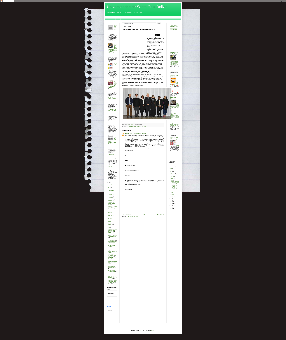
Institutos (110, 217)
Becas (109, 187)
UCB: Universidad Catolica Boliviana (111, 233)
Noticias (109, 224)
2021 (171, 168)
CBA (109, 188)
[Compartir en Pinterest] (141, 124)
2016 (171, 201)
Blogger (152, 330)
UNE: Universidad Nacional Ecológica (112, 248)
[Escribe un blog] (137, 124)
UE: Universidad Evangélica (111, 246)
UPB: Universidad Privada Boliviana (111, 271)
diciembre (173, 173)
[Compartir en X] (138, 124)
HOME (107, 19)
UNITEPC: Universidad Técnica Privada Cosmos (112, 259)
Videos (109, 283)
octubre (172, 176)
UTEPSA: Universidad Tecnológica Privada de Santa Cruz (112, 281)
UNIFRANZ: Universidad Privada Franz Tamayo (112, 255)
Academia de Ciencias (112, 184)
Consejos (110, 197)
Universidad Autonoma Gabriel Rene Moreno (174, 112)
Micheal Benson (128, 133)
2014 (171, 205)
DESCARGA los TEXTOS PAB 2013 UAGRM (112, 168)
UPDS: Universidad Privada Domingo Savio (112, 274)
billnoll (141, 330)
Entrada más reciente (126, 214)
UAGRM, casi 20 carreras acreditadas (112, 98)
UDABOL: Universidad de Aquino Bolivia (112, 240)
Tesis (109, 227)
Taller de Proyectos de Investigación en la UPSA (175, 182)
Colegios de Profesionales (111, 192)
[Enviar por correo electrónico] (136, 124)
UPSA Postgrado (173, 25)
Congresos (110, 196)
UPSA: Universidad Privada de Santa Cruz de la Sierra (136, 126)
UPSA (118, 19)
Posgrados (110, 226)
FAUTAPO (110, 212)
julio (172, 180)
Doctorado (110, 202)
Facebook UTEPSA (174, 26)
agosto (172, 178)
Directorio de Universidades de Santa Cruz (138, 19)
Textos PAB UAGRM (155, 19)
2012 (171, 208)
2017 (171, 200)
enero (172, 196)
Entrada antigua (160, 214)
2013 (171, 207)
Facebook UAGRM (173, 29)
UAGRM (124, 19)
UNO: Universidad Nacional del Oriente (112, 267)
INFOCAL (110, 215)
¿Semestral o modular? (110, 123)
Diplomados (110, 199)
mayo (172, 190)
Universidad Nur (111, 265)
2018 (171, 198)
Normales (110, 223)
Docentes (110, 200)
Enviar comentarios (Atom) (133, 216)
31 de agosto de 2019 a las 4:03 (139, 133)
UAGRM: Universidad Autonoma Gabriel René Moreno (112, 230)
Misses (109, 221)
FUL (109, 214)
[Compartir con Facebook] (140, 124)
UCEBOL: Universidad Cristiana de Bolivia (112, 236)
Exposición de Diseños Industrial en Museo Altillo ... (174, 187)
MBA (109, 220)
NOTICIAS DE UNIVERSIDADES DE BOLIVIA (174, 52)
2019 (171, 171)
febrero (172, 194)
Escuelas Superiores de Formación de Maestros (112, 210)
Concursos (110, 194)
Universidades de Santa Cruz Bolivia (137, 7)
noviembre (173, 174)
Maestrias (110, 218)
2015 (171, 203)
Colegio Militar (111, 190)
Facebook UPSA (173, 28)
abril (172, 192)
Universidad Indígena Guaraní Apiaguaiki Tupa (112, 262)
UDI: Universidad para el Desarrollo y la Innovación (112, 242)
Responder (127, 191)
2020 (171, 169)
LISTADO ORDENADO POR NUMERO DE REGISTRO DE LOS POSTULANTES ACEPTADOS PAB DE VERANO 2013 (112, 112)
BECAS (112, 19)
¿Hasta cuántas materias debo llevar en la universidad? (112, 155)
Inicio (144, 214)
